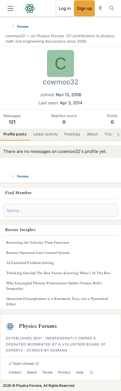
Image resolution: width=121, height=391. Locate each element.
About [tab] (92, 134)
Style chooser (23, 363)
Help (79, 372)
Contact (15, 372)
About (32, 372)
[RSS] (91, 372)
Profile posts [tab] (14, 134)
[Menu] (10, 8)
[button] (37, 363)
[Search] (111, 8)
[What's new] (100, 8)
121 (12, 122)
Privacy (64, 372)
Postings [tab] (72, 134)
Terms (47, 372)
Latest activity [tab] (45, 134)
